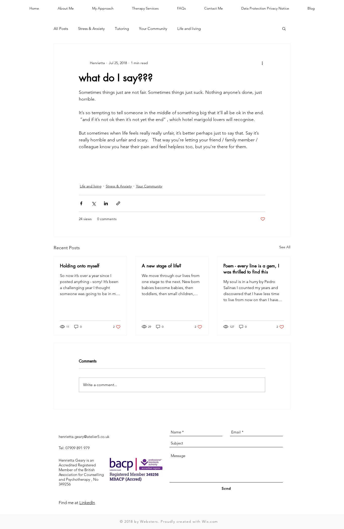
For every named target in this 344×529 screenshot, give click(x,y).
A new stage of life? (161, 266)
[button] (284, 28)
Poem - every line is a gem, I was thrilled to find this (251, 269)
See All (284, 247)
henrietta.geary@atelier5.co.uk (84, 436)
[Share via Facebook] (81, 203)
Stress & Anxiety (91, 28)
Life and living (189, 28)
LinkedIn (87, 502)
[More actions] (262, 63)
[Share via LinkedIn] (106, 203)
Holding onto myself (79, 266)
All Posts (61, 28)
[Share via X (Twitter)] (93, 203)
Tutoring (122, 28)
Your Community (153, 28)
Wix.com (210, 521)
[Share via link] (118, 203)
